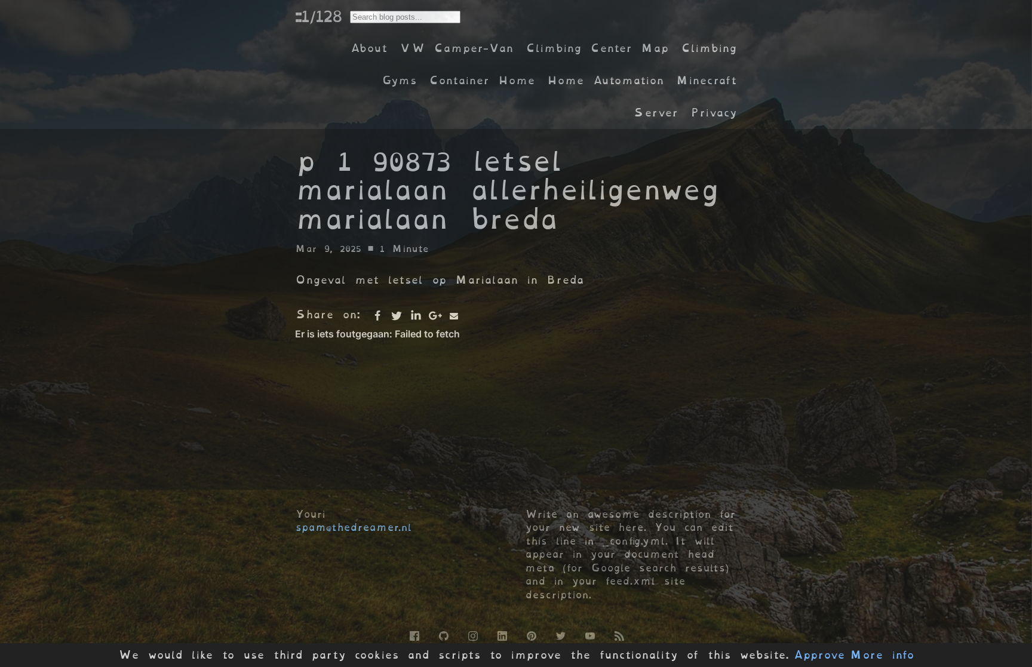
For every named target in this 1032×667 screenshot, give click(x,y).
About (369, 48)
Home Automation (605, 80)
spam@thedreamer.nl (353, 527)
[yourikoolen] (501, 634)
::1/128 (318, 16)
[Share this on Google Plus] (434, 316)
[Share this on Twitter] (396, 316)
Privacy (713, 112)
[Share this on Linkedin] (415, 316)
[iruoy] (413, 634)
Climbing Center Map (597, 48)
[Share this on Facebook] (377, 316)
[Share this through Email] (453, 316)
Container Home (482, 80)
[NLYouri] (589, 634)
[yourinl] (442, 634)
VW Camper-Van (457, 48)
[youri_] (560, 634)
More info (882, 655)
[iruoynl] (472, 634)
